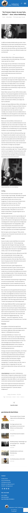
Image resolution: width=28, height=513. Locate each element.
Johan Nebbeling (5, 373)
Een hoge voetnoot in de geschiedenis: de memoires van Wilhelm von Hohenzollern (17, 426)
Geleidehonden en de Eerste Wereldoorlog (16, 452)
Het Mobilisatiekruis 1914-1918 (17, 459)
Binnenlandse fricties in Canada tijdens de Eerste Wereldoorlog (17, 417)
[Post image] (5, 418)
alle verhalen (13, 394)
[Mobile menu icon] (25, 3)
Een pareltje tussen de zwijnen (17, 433)
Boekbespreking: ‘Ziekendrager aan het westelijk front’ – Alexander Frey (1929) (18, 443)
